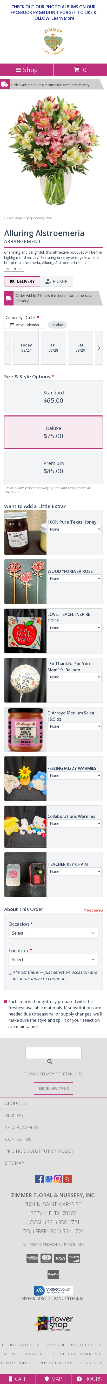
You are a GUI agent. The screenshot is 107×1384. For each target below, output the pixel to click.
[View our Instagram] (58, 1182)
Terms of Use (92, 1363)
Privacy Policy (16, 1363)
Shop (30, 69)
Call (19, 1378)
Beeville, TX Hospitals (83, 1345)
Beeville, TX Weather (25, 1354)
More (11, 268)
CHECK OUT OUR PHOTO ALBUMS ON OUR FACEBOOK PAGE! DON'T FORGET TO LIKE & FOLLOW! (54, 12)
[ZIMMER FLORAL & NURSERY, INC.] (54, 55)
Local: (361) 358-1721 (53, 1222)
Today (57, 324)
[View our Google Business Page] (49, 1182)
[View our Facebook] (39, 1182)
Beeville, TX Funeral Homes (28, 1345)
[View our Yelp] (67, 1182)
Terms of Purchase (55, 1363)
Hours (92, 1378)
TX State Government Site (76, 1354)
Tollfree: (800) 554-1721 (53, 1231)
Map (55, 1378)
